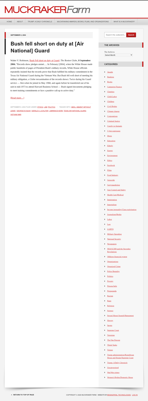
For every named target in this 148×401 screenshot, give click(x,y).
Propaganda (111, 291)
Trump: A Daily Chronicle (40, 21)
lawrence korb (56, 110)
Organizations (112, 261)
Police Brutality (113, 271)
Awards (110, 72)
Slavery (110, 320)
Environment (112, 155)
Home (9, 21)
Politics (51, 107)
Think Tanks (112, 345)
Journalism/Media (114, 214)
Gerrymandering (113, 185)
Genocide (111, 180)
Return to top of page (23, 395)
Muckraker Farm (74, 9)
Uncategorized (113, 367)
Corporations (112, 116)
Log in (135, 395)
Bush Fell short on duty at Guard (44, 60)
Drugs (109, 136)
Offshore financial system (117, 257)
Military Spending (114, 234)
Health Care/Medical (115, 195)
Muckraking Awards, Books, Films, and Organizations (83, 21)
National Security (114, 239)
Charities (110, 92)
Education (111, 141)
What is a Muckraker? (124, 21)
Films (109, 170)
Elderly (110, 146)
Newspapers (111, 244)
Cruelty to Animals (114, 126)
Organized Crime (114, 266)
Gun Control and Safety (116, 190)
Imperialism (111, 205)
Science (110, 311)
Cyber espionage (113, 131)
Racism (110, 296)
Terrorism (111, 335)
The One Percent (113, 340)
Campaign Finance (114, 87)
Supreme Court (113, 330)
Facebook (111, 165)
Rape (109, 301)
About (20, 21)
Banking (110, 77)
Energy (110, 151)
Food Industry (112, 175)
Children (110, 101)
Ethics (40, 107)
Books (109, 82)
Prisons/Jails (112, 286)
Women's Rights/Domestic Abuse (120, 377)
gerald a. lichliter (40, 110)
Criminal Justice (113, 121)
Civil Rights (112, 106)
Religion (110, 306)
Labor (109, 219)
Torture (110, 350)
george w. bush (24, 110)
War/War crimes (113, 372)
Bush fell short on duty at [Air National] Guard (47, 47)
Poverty (110, 281)
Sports (109, 325)
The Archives (109, 52)
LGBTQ (110, 229)
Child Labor (112, 96)
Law (45, 107)
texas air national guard (75, 110)
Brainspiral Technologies (119, 395)
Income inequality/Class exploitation (121, 209)
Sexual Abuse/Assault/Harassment (120, 315)
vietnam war (15, 114)
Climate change (113, 111)
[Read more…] (17, 98)
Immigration (112, 200)
